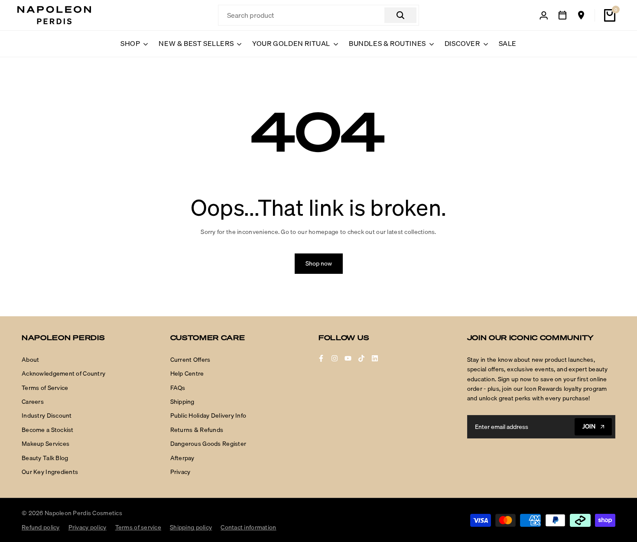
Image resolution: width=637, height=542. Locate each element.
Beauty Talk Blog (45, 458)
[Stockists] (581, 15)
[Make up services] (562, 15)
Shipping (182, 401)
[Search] (400, 15)
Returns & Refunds (197, 430)
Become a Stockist (48, 430)
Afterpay (182, 458)
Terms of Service (45, 388)
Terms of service (138, 527)
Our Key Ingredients (50, 472)
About (30, 359)
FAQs (177, 388)
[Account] (544, 15)
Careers (33, 401)
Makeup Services (45, 443)
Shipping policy (191, 527)
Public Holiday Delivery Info (208, 415)
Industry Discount (47, 415)
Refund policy (41, 527)
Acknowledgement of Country (63, 373)
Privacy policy (87, 527)
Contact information (248, 527)
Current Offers (190, 359)
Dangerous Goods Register (208, 443)
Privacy (180, 472)
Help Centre (187, 373)
